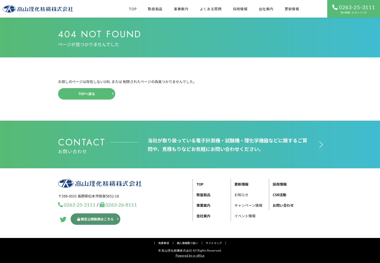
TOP (133, 8)
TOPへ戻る (86, 93)
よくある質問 (211, 8)
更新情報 (292, 8)
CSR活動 (279, 194)
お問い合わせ (283, 205)
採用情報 (240, 8)
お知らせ (241, 194)
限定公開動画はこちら (97, 219)
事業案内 (203, 205)
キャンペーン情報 (248, 205)
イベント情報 (245, 215)
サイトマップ (214, 243)
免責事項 (163, 243)
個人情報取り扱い (187, 243)
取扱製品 (155, 8)
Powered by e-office (190, 255)
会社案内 (266, 8)
